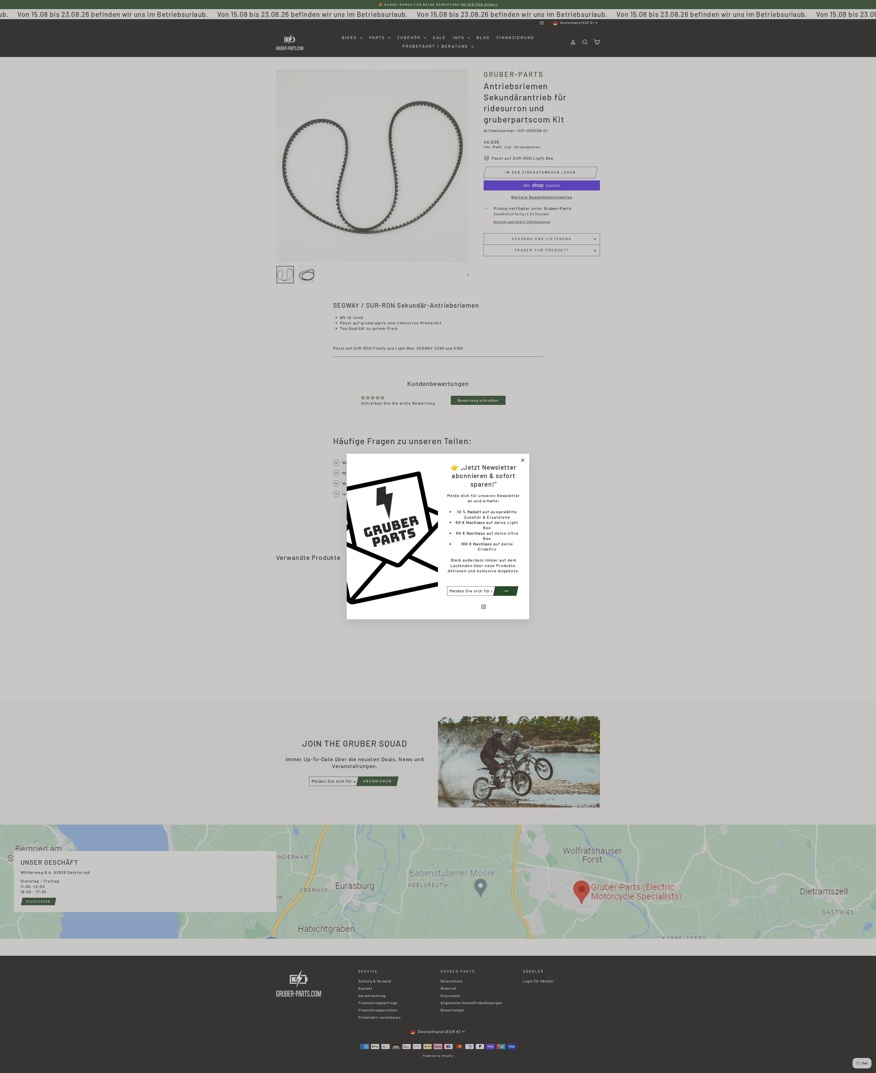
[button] (91, 1024)
